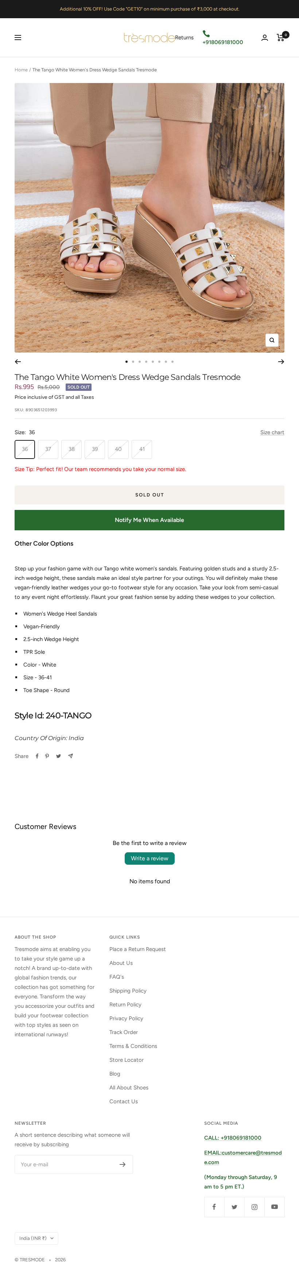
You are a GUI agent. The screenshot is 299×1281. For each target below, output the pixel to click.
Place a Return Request (137, 949)
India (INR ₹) (33, 1238)
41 (142, 449)
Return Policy (125, 1004)
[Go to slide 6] (159, 362)
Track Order (123, 1032)
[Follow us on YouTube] (274, 1207)
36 (25, 449)
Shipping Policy (128, 990)
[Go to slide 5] (153, 362)
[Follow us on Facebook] (214, 1207)
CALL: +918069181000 (232, 1138)
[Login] (264, 38)
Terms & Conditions (133, 1046)
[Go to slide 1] (126, 362)
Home (21, 69)
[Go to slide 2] (133, 362)
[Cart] (280, 37)
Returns (184, 37)
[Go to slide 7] (166, 362)
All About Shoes (128, 1087)
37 (48, 449)
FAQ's (116, 977)
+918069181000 (222, 42)
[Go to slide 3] (140, 362)
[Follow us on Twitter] (234, 1207)
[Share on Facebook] (37, 756)
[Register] (123, 1164)
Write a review (149, 858)
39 (95, 449)
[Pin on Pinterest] (47, 756)
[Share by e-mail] (70, 756)
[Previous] (18, 361)
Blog (114, 1073)
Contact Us (123, 1101)
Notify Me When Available (149, 519)
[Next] (281, 361)
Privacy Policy (126, 1018)
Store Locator (126, 1060)
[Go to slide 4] (146, 362)
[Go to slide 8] (172, 362)
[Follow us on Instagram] (254, 1207)
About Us (121, 963)
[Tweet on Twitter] (58, 756)
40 (118, 449)
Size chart (272, 432)
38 (72, 449)
